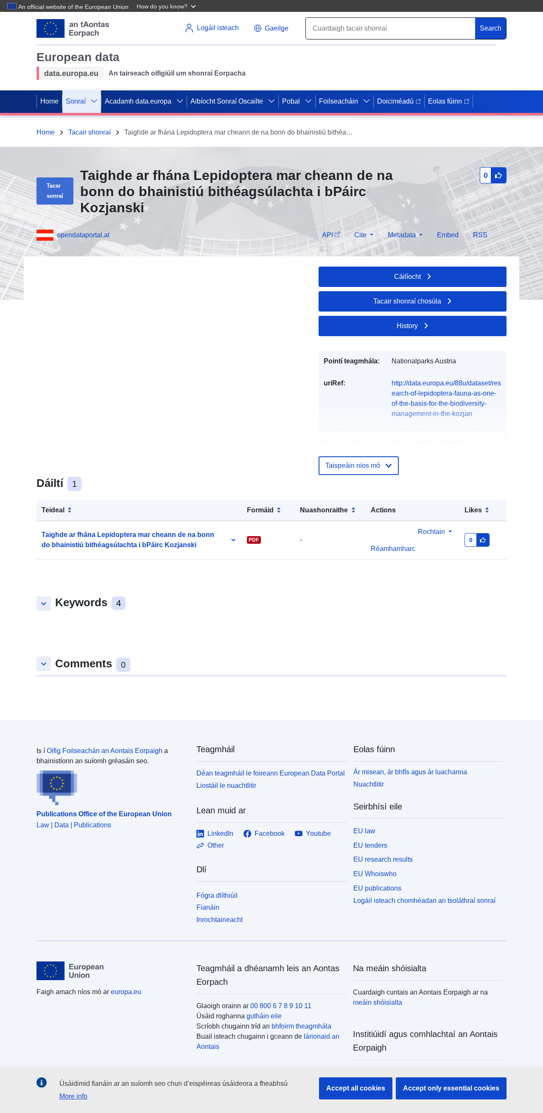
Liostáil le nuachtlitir (226, 785)
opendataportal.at (83, 235)
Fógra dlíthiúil (217, 895)
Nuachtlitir (368, 784)
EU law (364, 831)
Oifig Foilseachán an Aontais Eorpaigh (104, 750)
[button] (167, 6)
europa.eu (126, 991)
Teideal (53, 510)
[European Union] (111, 970)
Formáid (260, 510)
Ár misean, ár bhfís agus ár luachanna (410, 772)
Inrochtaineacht (219, 919)
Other (215, 845)
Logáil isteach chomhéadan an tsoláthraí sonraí (424, 900)
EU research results (383, 859)
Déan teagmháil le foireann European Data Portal (270, 773)
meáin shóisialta (377, 1002)
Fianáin (207, 907)
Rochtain (431, 531)
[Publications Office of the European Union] (111, 785)
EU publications (377, 888)
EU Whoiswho (375, 873)
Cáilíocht (407, 276)
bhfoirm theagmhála (301, 1026)
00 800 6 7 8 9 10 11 (280, 1005)
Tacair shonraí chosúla (407, 301)
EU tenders (370, 845)
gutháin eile (264, 1016)
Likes (473, 510)
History (407, 325)
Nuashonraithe (324, 510)
